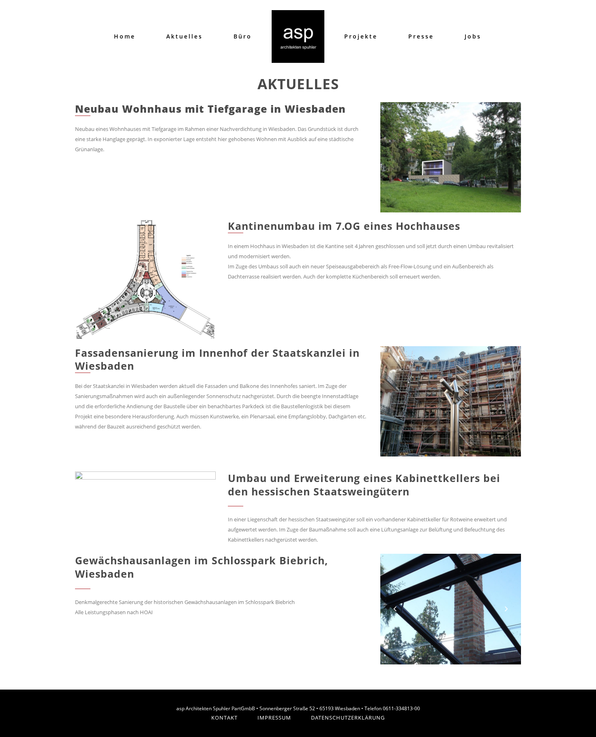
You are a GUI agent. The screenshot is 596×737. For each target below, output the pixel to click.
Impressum (274, 717)
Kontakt (224, 717)
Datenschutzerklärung (348, 717)
